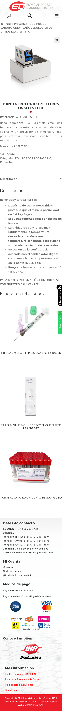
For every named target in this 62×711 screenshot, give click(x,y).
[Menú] (57, 15)
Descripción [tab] (8, 179)
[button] (29, 15)
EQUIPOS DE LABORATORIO (33, 158)
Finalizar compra (12, 571)
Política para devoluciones (19, 684)
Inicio (8, 23)
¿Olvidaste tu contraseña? (17, 575)
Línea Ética (11, 690)
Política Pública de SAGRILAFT (21, 674)
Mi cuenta (8, 567)
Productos (20, 23)
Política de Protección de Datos (22, 679)
